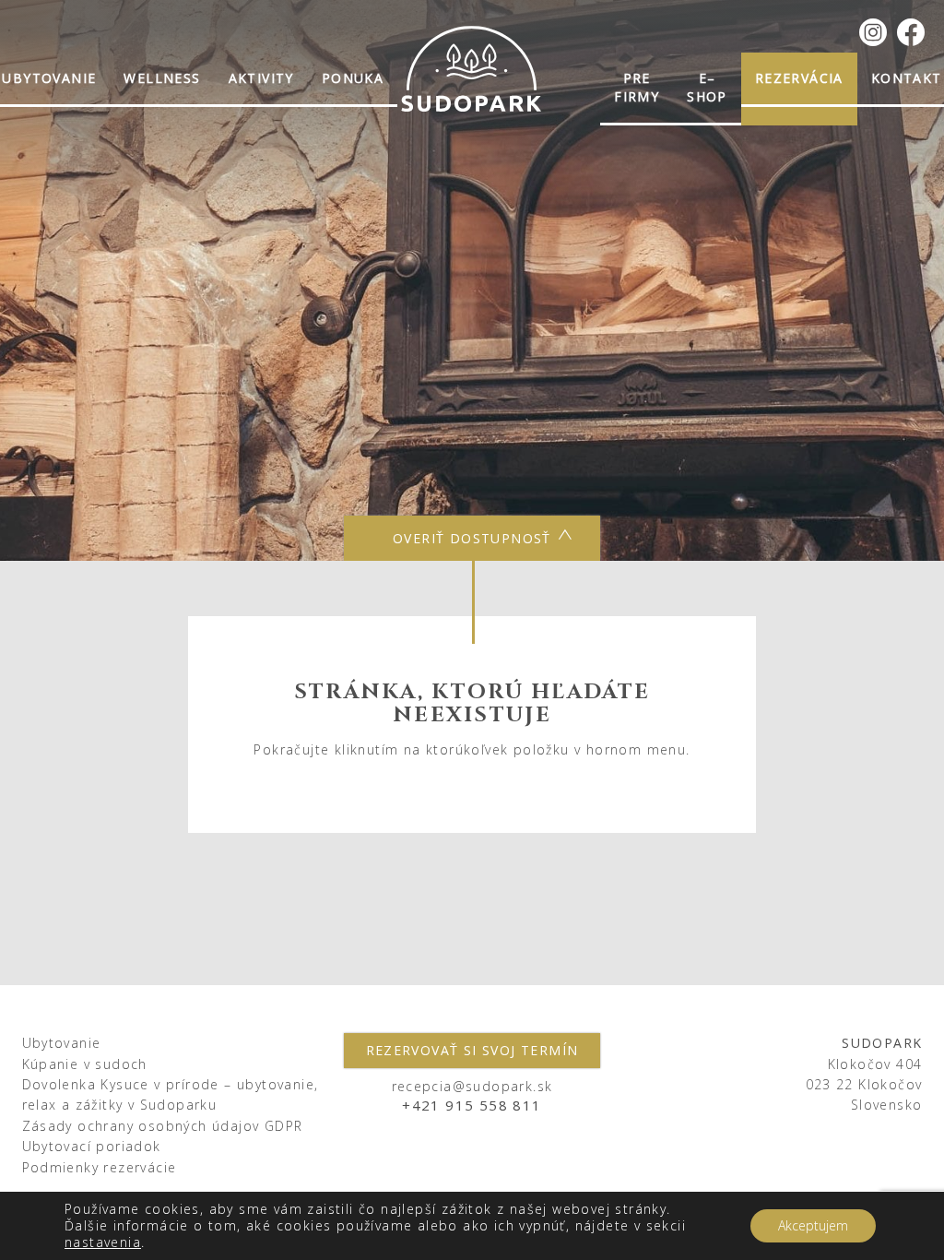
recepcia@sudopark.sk (472, 1086)
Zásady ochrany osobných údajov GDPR (162, 1126)
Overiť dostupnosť (472, 538)
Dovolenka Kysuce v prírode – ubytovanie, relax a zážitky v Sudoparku (170, 1094)
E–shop (707, 87)
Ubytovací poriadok (91, 1146)
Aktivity (261, 78)
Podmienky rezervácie (99, 1167)
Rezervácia (799, 78)
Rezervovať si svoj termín (472, 1050)
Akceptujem (813, 1225)
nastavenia (103, 1242)
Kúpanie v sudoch (85, 1064)
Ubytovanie (61, 1043)
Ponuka (353, 78)
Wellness (162, 78)
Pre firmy (636, 87)
